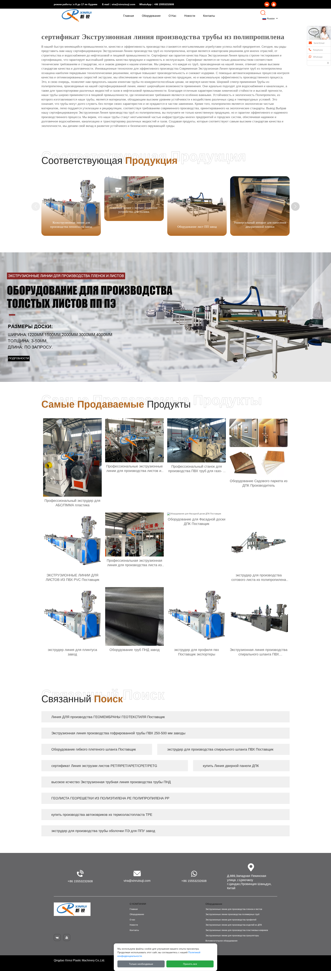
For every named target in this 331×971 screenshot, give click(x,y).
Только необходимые (141, 964)
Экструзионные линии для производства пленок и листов (233, 909)
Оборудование (137, 914)
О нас (132, 920)
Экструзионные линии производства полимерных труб (232, 914)
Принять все (190, 964)
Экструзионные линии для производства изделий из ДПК (233, 925)
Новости (134, 925)
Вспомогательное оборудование (221, 941)
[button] (295, 206)
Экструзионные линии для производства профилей (230, 920)
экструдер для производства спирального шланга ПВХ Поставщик (220, 749)
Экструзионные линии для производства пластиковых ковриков (236, 930)
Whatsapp (318, 57)
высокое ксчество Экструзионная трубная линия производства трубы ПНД (111, 782)
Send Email (319, 43)
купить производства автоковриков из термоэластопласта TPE (101, 815)
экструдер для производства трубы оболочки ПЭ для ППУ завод (103, 831)
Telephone (318, 50)
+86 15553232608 (164, 4)
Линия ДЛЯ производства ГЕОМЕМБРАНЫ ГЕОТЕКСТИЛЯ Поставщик (108, 717)
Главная (134, 909)
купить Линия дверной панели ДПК (231, 766)
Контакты (134, 930)
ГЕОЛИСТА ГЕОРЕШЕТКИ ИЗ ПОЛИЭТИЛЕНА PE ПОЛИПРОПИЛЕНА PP (110, 798)
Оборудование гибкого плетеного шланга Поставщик (93, 749)
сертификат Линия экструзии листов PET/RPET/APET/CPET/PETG (104, 766)
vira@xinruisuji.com (123, 4)
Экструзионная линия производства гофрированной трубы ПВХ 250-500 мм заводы (118, 733)
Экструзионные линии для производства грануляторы (232, 935)
